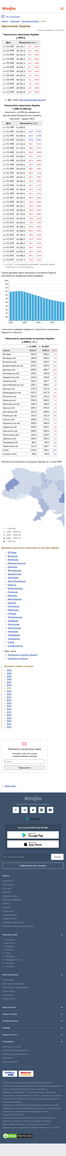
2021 (9, 724)
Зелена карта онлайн (11, 1047)
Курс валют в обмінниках (13, 984)
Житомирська (14, 570)
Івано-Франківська (17, 581)
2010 (9, 691)
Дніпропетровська (17, 563)
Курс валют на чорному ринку (15, 987)
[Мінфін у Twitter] (33, 810)
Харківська (13, 620)
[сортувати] (27, 347)
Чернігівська (14, 638)
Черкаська (13, 631)
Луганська (13, 592)
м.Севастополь (15, 646)
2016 (9, 709)
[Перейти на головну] (9, 9)
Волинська (13, 559)
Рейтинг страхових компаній (14, 1054)
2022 (9, 727)
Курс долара (8, 885)
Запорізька (13, 577)
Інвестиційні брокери (11, 900)
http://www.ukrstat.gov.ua (31, 100)
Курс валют (7, 881)
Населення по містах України (22, 655)
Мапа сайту (10, 786)
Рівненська (13, 610)
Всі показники (13, 17)
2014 (9, 703)
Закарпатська (14, 574)
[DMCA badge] (33, 1136)
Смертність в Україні (18, 658)
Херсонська (13, 624)
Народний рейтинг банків (13, 922)
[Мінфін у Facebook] (16, 810)
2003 (9, 670)
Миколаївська (14, 599)
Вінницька (13, 556)
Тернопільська (15, 617)
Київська (12, 585)
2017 (9, 712)
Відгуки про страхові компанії (15, 1050)
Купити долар (8, 991)
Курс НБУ (6, 892)
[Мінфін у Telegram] (24, 810)
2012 (9, 697)
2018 (9, 715)
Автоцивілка (7, 1058)
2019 (9, 718)
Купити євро (7, 995)
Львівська (12, 595)
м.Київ (11, 642)
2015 (9, 706)
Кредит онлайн (9, 919)
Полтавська (13, 606)
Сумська (12, 613)
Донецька (12, 567)
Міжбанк (6, 903)
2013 (9, 700)
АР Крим (12, 552)
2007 (9, 682)
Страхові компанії (10, 1062)
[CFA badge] (42, 1074)
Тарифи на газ (8, 911)
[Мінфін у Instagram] (42, 810)
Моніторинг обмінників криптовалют (18, 926)
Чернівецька (14, 635)
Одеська (12, 603)
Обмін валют (8, 980)
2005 (9, 676)
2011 (9, 694)
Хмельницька (14, 628)
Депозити (6, 907)
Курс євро (6, 888)
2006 (9, 679)
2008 (9, 685)
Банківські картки (10, 896)
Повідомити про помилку (33, 865)
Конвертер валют (9, 915)
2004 (9, 673)
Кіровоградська (15, 588)
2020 (9, 721)
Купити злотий (8, 999)
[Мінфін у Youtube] (50, 810)
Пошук (57, 857)
